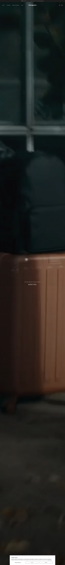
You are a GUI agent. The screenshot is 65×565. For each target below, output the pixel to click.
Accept (32, 562)
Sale (22, 5)
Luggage (8, 5)
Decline (46, 562)
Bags (3, 5)
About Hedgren (15, 5)
